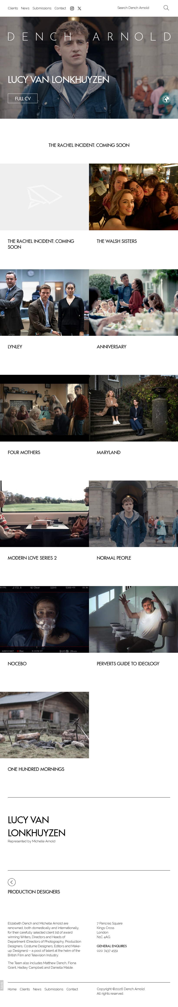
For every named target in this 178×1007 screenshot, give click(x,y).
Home (12, 989)
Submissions (42, 8)
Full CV (23, 98)
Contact (60, 8)
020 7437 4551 (107, 951)
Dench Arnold (134, 989)
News (25, 8)
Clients (13, 8)
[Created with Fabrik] (1, 985)
